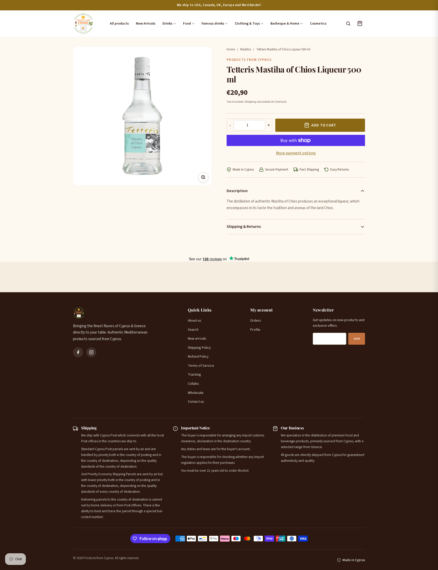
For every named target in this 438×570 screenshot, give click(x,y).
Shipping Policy (199, 347)
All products (119, 23)
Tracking (194, 374)
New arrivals (197, 338)
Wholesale (196, 392)
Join (356, 338)
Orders (255, 320)
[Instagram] (91, 352)
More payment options (296, 153)
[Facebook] (78, 352)
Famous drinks (213, 23)
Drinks (167, 23)
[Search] (348, 23)
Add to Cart (323, 125)
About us (194, 320)
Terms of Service (201, 365)
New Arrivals (145, 23)
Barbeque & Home (284, 23)
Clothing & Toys (247, 23)
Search (193, 329)
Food (187, 23)
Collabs (193, 383)
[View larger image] (203, 177)
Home (231, 49)
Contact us (196, 401)
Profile (255, 329)
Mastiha (245, 49)
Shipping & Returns (244, 226)
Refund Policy (198, 356)
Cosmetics (318, 23)
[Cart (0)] (359, 23)
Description (237, 191)
